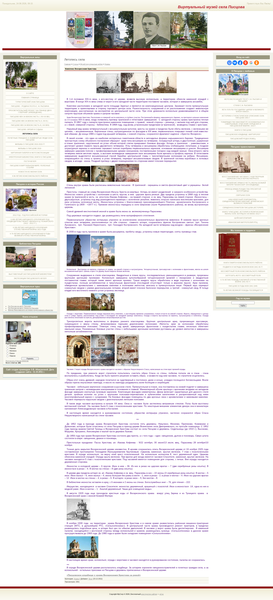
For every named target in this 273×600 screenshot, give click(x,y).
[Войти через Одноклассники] (256, 62)
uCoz (162, 594)
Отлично (12, 346)
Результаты (10, 361)
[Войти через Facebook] (240, 62)
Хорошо (12, 348)
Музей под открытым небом (91, 64)
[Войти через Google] (251, 62)
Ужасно (12, 356)
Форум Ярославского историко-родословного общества (30, 310)
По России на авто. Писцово (19, 306)
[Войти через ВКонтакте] (234, 62)
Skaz (90, 579)
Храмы (107, 64)
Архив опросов (22, 361)
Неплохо (12, 351)
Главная (67, 64)
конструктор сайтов (149, 594)
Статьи (75, 64)
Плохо (12, 353)
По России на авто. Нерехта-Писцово (23, 308)
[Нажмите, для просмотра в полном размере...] (108, 92)
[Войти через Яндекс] (245, 62)
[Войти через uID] (229, 62)
